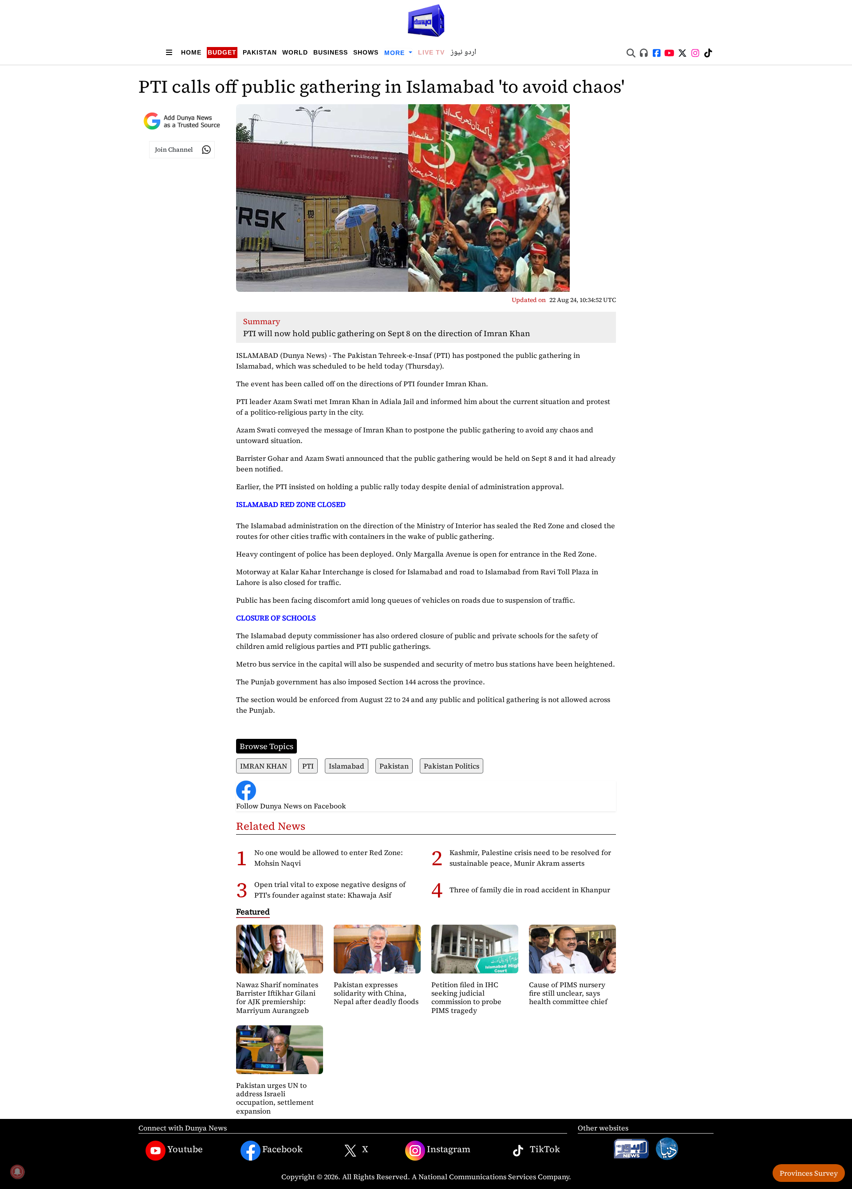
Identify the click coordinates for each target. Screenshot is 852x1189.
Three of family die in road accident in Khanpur (530, 890)
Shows (366, 52)
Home (191, 52)
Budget (222, 52)
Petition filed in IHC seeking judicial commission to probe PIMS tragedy (466, 997)
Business (330, 52)
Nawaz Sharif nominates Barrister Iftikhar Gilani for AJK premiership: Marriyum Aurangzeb (277, 997)
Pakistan (260, 52)
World (295, 52)
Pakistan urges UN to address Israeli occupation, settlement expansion (275, 1098)
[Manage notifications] (17, 1172)
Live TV (431, 52)
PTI (308, 766)
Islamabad (346, 766)
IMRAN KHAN (263, 766)
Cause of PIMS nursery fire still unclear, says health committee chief (568, 993)
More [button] (395, 52)
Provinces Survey (809, 1173)
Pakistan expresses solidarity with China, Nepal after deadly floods (376, 993)
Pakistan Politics (451, 766)
